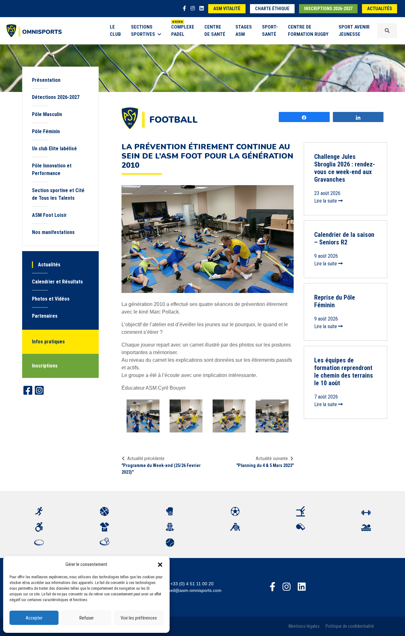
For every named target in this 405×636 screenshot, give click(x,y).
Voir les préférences (139, 618)
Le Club (115, 30)
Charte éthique (272, 8)
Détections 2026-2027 (55, 97)
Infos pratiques (48, 342)
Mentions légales (304, 626)
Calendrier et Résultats (57, 282)
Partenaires (45, 316)
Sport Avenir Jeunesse (354, 30)
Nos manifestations (53, 232)
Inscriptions (45, 366)
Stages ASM (243, 30)
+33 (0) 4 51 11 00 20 (192, 583)
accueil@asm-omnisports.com (191, 590)
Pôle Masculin (47, 114)
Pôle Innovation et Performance (52, 169)
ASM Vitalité (226, 8)
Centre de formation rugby (308, 30)
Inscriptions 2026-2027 (328, 8)
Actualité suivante (272, 458)
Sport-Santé (270, 30)
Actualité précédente (146, 458)
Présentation (46, 80)
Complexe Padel (182, 30)
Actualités (379, 8)
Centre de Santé (214, 30)
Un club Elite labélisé (54, 149)
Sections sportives (143, 30)
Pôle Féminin (46, 131)
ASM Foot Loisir (49, 215)
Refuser (86, 618)
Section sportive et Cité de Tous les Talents (58, 194)
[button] (160, 564)
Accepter (34, 618)
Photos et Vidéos (51, 299)
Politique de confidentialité (350, 626)
